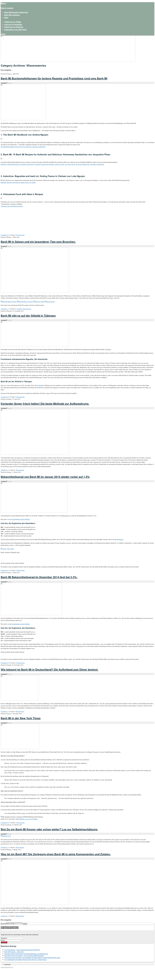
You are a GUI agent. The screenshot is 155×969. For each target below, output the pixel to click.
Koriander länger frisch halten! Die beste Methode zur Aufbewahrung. (45, 403)
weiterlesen (4, 309)
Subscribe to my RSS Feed (15, 29)
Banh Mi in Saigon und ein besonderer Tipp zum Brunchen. (38, 242)
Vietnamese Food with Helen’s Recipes (12, 206)
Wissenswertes (20, 235)
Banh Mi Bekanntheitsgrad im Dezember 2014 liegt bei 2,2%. (39, 577)
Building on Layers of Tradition (28, 819)
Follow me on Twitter (12, 22)
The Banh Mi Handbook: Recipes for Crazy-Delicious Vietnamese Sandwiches (23, 147)
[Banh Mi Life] (68, 61)
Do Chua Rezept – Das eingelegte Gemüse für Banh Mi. (22, 950)
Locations (19, 309)
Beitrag (121, 539)
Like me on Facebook (13, 24)
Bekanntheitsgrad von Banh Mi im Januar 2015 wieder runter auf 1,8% (45, 477)
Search (3, 924)
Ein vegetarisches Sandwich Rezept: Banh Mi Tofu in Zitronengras (25, 960)
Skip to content (7, 8)
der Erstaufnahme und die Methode (20, 519)
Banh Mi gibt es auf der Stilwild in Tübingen (28, 315)
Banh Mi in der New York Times (21, 718)
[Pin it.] (11, 83)
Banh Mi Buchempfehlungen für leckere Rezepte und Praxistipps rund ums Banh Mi (54, 78)
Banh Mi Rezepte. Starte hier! (16, 12)
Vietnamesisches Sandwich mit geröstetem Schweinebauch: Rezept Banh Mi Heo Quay (32, 958)
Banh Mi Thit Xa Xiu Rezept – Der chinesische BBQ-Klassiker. (24, 956)
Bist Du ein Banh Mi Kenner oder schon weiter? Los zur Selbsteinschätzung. (49, 829)
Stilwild (40, 385)
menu (3, 34)
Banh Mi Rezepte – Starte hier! (14, 952)
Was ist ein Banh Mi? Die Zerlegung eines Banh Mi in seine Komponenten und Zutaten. (56, 854)
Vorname (4, 938)
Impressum (7, 964)
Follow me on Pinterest (13, 27)
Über (6, 17)
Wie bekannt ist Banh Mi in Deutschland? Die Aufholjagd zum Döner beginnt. (49, 669)
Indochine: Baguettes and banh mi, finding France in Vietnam (18, 182)
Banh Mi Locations (12, 15)
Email (3, 940)
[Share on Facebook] (8, 83)
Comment (3, 83)
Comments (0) (5, 235)
